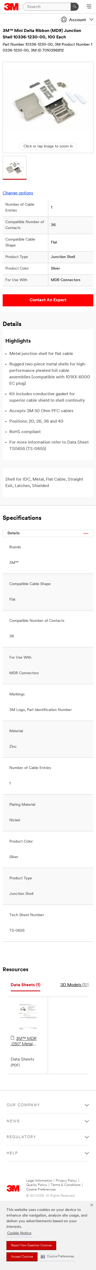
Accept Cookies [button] (22, 1256)
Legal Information (39, 1180)
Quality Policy (36, 1185)
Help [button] (12, 1153)
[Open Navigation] (89, 7)
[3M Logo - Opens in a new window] (11, 7)
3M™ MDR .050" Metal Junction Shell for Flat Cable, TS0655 (27, 1042)
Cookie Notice (19, 1233)
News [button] (13, 1121)
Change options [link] (18, 193)
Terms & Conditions (66, 1185)
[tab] (25, 985)
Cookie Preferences (41, 1189)
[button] (57, 1256)
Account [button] (77, 20)
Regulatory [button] (21, 1137)
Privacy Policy (66, 1180)
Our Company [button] (23, 1105)
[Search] (75, 7)
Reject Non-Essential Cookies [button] (31, 1245)
